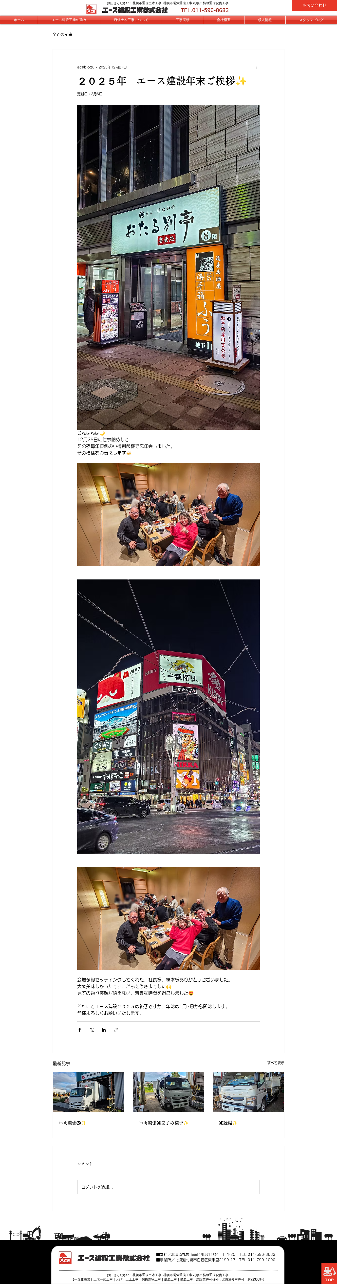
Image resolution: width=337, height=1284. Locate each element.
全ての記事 (62, 34)
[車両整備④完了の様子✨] (168, 1092)
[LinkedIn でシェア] (103, 1029)
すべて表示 (275, 1062)
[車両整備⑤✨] (88, 1092)
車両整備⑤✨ (72, 1123)
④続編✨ (228, 1123)
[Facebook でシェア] (79, 1029)
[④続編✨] (248, 1092)
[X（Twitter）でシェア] (91, 1029)
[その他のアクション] (257, 67)
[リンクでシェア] (115, 1029)
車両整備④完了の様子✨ (164, 1123)
